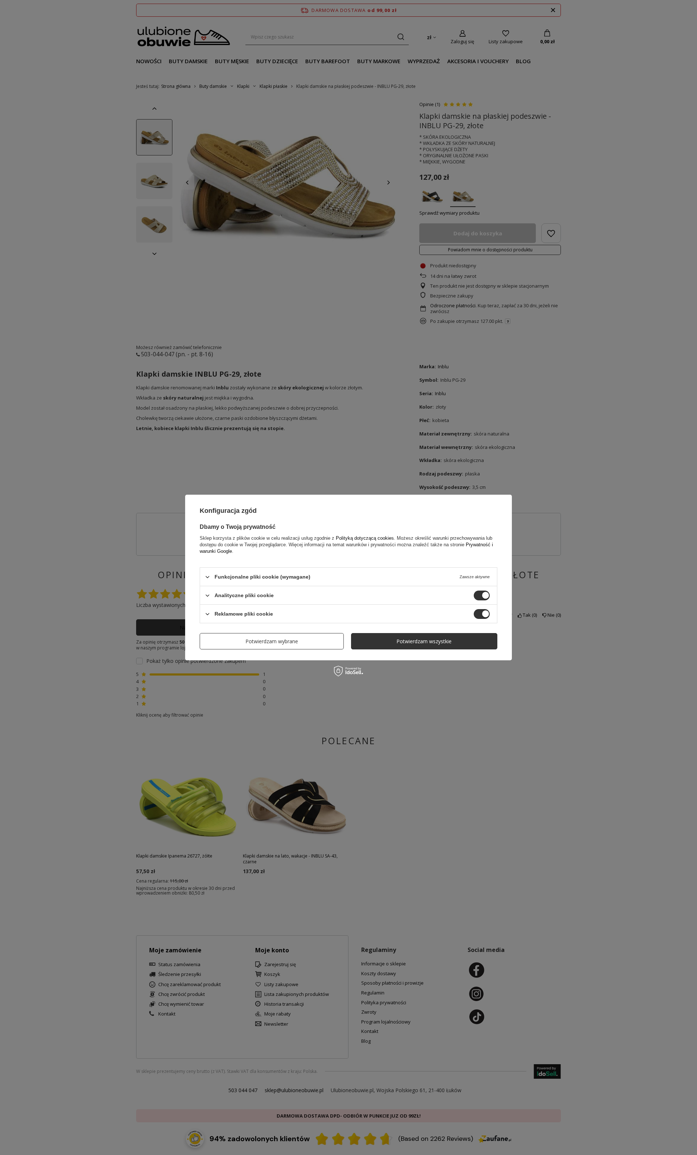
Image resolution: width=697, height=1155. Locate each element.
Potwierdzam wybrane (271, 640)
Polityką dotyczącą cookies (365, 538)
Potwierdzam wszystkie (424, 640)
